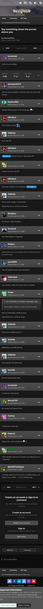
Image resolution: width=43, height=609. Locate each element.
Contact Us (31, 585)
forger (11, 292)
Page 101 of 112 (21, 48)
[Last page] (40, 48)
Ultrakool (12, 117)
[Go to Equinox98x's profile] (4, 103)
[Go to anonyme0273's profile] (4, 85)
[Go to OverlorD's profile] (4, 230)
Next (35, 48)
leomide (11, 339)
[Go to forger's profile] (4, 293)
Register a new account (21, 523)
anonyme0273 (14, 84)
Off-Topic (16, 40)
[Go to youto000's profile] (4, 263)
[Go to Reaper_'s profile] (4, 245)
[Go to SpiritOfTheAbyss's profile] (4, 468)
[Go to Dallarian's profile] (4, 134)
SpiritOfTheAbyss (16, 467)
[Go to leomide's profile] (4, 341)
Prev (7, 48)
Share (10, 550)
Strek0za (12, 213)
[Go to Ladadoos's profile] (4, 165)
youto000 (12, 262)
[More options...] (39, 58)
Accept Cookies (9, 605)
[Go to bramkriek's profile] (4, 57)
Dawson (11, 433)
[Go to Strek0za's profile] (4, 215)
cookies (14, 592)
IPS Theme (11, 585)
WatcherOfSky (9, 38)
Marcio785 (13, 400)
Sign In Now (21, 537)
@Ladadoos (31, 187)
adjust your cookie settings (27, 595)
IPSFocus (21, 585)
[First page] (3, 48)
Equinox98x (13, 102)
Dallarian (12, 133)
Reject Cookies (24, 605)
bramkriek (12, 56)
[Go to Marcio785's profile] (4, 402)
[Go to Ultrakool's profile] (4, 118)
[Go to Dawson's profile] (4, 435)
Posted (16, 59)
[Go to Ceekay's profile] (4, 417)
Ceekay (11, 416)
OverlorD (12, 229)
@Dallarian (6, 156)
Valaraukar (12, 277)
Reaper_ (11, 244)
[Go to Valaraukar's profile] (4, 278)
